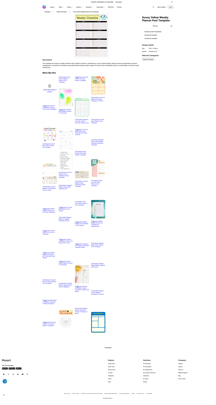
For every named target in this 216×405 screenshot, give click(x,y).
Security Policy (140, 393)
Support (180, 363)
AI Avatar (145, 378)
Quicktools (146, 375)
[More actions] (70, 80)
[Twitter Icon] (8, 374)
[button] (53, 7)
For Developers (147, 366)
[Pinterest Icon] (27, 374)
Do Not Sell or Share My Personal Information (91, 393)
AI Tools (110, 372)
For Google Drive (147, 369)
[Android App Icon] (12, 369)
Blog (179, 375)
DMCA (133, 393)
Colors (110, 378)
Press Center (181, 378)
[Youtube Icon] (22, 374)
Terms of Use (67, 393)
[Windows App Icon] (18, 369)
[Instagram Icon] (13, 374)
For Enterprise (147, 363)
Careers (180, 366)
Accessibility (149, 393)
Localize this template (150, 38)
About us (180, 369)
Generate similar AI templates (152, 31)
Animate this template (150, 35)
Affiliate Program (182, 372)
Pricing (145, 381)
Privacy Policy (75, 393)
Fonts (109, 381)
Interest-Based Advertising (110, 393)
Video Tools (111, 366)
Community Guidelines (124, 393)
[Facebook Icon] (3, 374)
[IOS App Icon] (5, 369)
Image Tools (111, 363)
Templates (111, 375)
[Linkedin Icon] (18, 374)
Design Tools (111, 369)
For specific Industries (149, 372)
